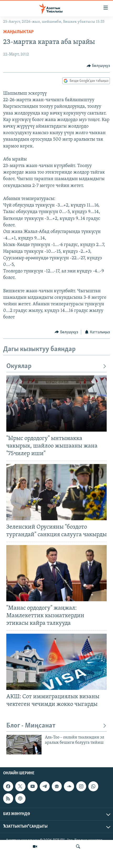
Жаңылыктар (18, 32)
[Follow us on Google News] (57, 786)
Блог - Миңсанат (30, 725)
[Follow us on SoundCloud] (69, 786)
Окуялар (19, 366)
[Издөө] (78, 846)
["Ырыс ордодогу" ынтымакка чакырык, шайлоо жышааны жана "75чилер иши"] (56, 403)
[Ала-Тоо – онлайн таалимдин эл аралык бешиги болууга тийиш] (24, 744)
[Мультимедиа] (35, 846)
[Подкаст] (20, 798)
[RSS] (8, 798)
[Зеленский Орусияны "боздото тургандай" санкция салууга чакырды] (56, 492)
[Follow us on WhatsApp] (93, 786)
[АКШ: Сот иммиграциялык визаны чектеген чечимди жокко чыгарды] (56, 662)
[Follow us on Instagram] (81, 786)
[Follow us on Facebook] (8, 786)
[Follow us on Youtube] (33, 786)
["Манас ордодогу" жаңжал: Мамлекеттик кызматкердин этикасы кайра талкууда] (56, 573)
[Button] (98, 65)
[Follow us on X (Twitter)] (20, 786)
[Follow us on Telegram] (45, 786)
